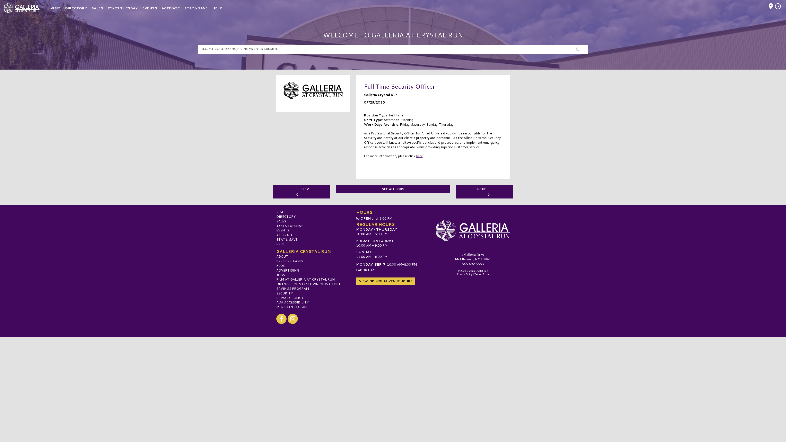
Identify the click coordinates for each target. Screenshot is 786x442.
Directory (286, 216)
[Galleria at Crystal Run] (473, 230)
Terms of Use (481, 274)
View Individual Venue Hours (385, 281)
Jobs (280, 274)
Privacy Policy (289, 297)
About (282, 256)
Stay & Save (286, 239)
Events (282, 230)
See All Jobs (393, 189)
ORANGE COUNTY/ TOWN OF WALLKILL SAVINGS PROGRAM (308, 286)
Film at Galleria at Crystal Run (305, 279)
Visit (280, 212)
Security (284, 293)
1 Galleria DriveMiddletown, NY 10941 (473, 256)
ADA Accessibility (292, 302)
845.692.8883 (473, 264)
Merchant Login (291, 306)
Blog (280, 265)
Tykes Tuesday (289, 225)
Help (280, 244)
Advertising (287, 270)
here (419, 155)
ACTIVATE (284, 234)
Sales (281, 221)
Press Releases (289, 261)
